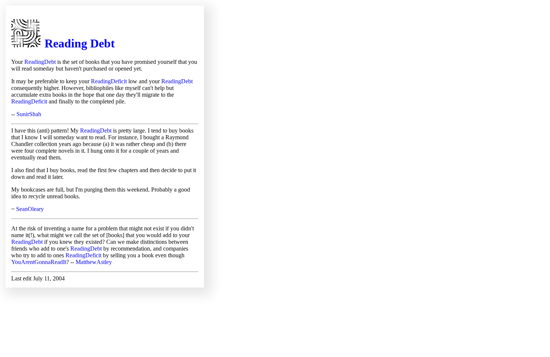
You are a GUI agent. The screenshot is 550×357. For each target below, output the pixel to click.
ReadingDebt (40, 62)
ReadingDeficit (109, 81)
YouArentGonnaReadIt (38, 262)
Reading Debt (80, 43)
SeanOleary (30, 209)
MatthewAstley (94, 262)
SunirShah (28, 114)
